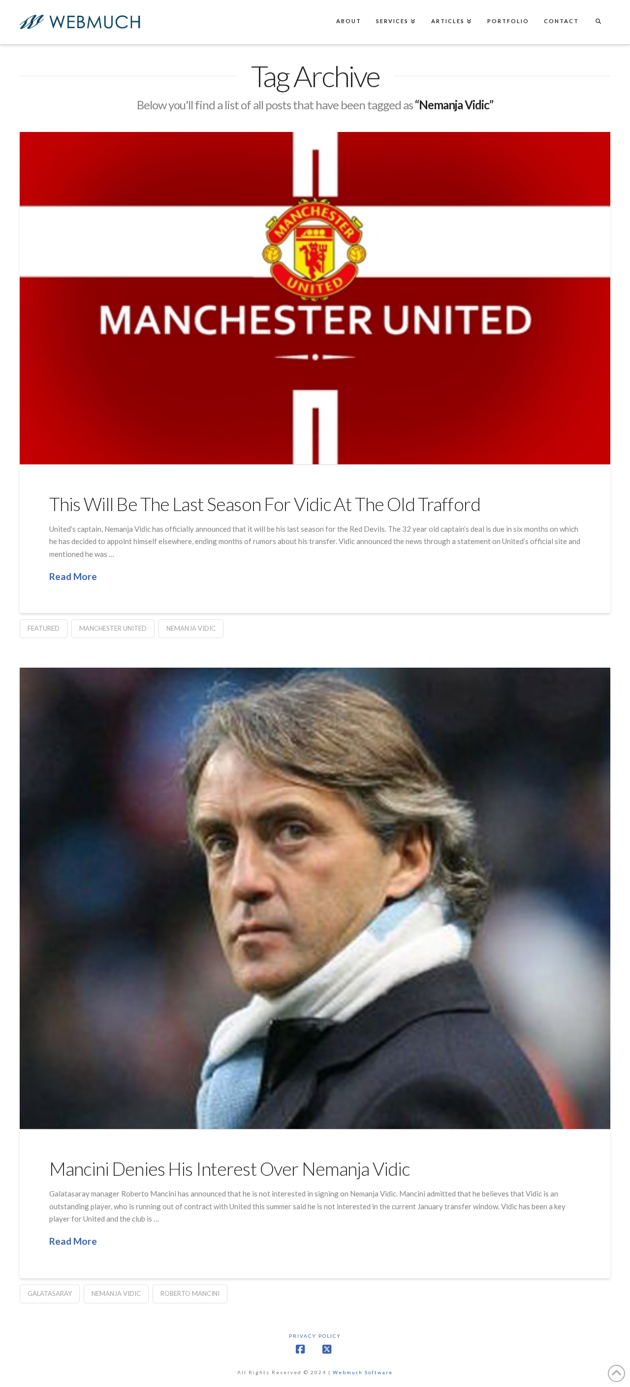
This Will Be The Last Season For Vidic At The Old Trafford (264, 504)
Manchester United (113, 628)
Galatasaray (50, 1293)
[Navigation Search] (598, 22)
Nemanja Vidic (191, 628)
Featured (44, 628)
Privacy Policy (315, 1336)
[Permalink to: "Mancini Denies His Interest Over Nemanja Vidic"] (315, 898)
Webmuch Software (363, 1372)
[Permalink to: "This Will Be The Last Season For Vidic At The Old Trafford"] (315, 298)
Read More (73, 576)
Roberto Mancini (190, 1293)
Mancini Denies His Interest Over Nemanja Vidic (229, 1169)
